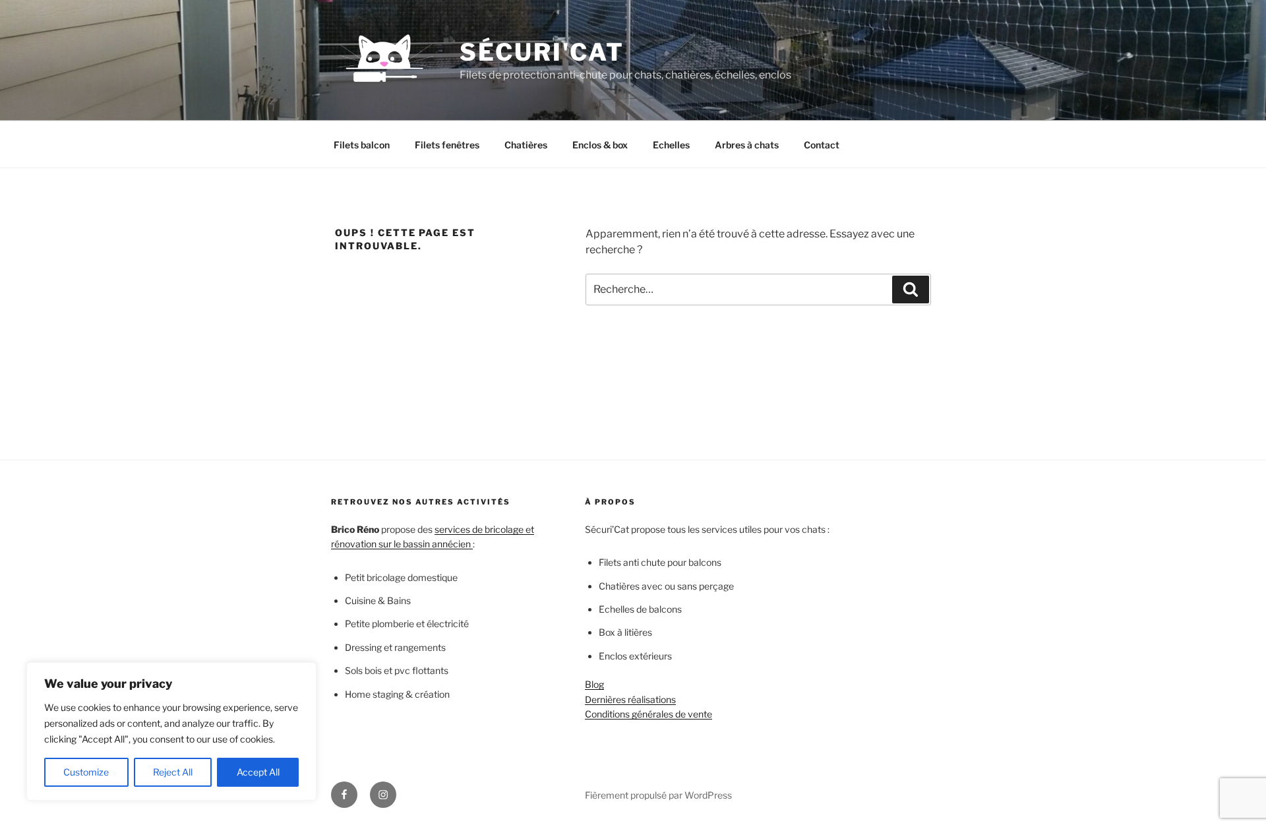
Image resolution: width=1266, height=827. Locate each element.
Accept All (258, 772)
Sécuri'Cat (542, 52)
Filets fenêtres (447, 144)
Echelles (671, 144)
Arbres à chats (747, 144)
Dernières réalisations (630, 699)
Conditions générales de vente (648, 714)
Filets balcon (362, 144)
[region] (171, 731)
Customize (86, 772)
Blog (594, 684)
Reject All (173, 772)
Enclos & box (600, 144)
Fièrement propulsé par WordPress (658, 795)
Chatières (525, 144)
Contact (821, 144)
